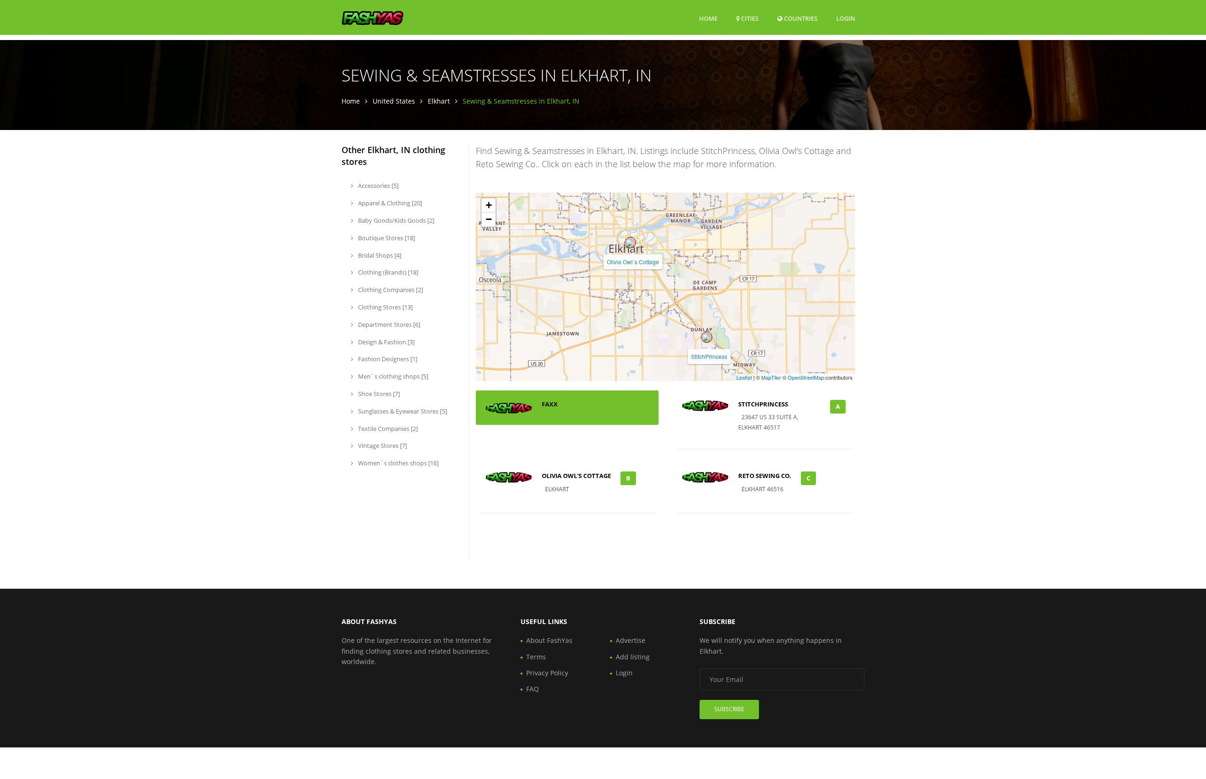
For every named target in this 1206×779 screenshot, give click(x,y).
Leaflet (744, 377)
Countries (799, 18)
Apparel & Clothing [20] (389, 203)
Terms (536, 656)
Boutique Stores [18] (386, 238)
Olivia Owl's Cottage (576, 475)
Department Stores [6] (388, 324)
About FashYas (549, 640)
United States (394, 101)
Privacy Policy (547, 672)
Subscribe (729, 709)
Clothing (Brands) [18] (387, 272)
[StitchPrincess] (706, 337)
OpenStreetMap (806, 377)
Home (708, 18)
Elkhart (439, 101)
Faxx (550, 404)
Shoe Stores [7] (378, 394)
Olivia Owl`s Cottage (633, 262)
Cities (749, 18)
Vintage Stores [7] (382, 445)
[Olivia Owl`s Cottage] (630, 242)
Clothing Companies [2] (390, 289)
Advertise (630, 640)
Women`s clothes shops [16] (398, 463)
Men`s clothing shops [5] (392, 376)
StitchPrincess (709, 356)
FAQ (532, 688)
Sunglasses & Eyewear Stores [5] (402, 411)
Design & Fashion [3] (386, 342)
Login (845, 18)
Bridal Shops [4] (379, 255)
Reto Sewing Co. (764, 475)
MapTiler (771, 377)
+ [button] (489, 205)
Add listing (633, 656)
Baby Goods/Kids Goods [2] (395, 220)
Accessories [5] (378, 185)
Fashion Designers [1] (387, 359)
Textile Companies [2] (387, 428)
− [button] (489, 219)
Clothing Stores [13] (385, 307)
